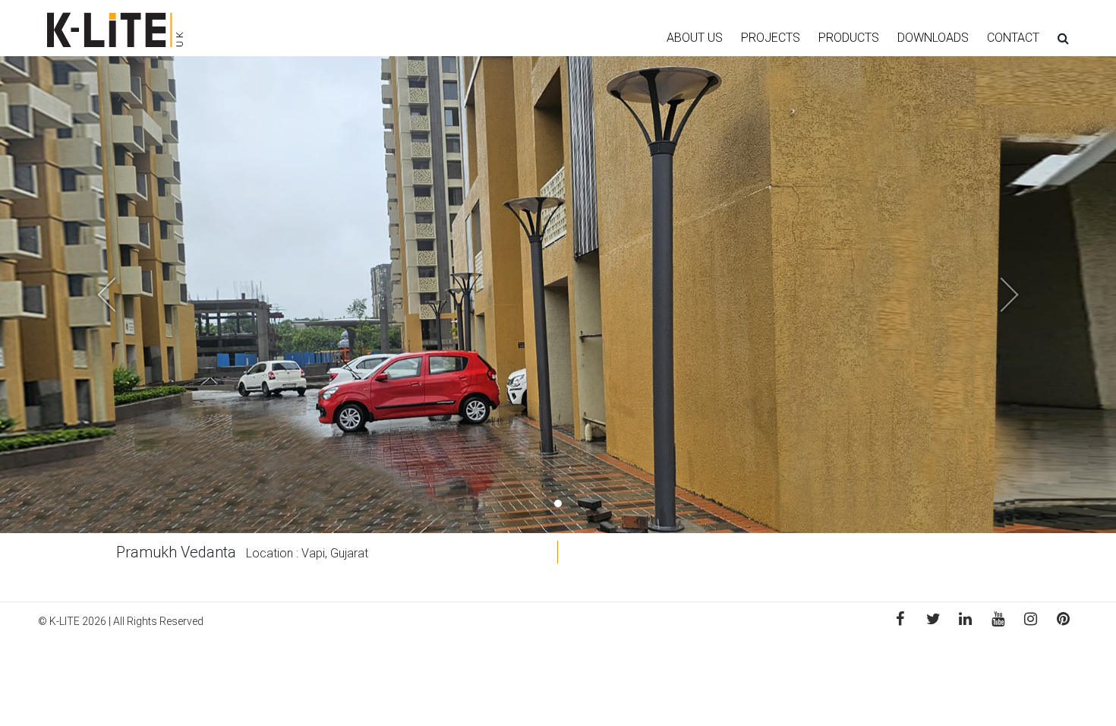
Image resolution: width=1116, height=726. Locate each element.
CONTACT (1013, 37)
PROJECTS (770, 37)
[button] (84, 294)
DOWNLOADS (933, 37)
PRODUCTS (848, 37)
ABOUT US (695, 37)
